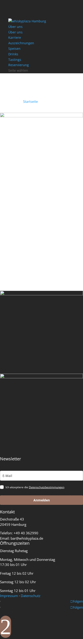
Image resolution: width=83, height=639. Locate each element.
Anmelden (41, 500)
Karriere (14, 37)
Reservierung (18, 65)
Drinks (13, 54)
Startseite (30, 101)
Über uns (15, 26)
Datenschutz (30, 595)
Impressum (9, 595)
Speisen (14, 48)
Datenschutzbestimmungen (46, 487)
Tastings (14, 59)
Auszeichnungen (21, 43)
